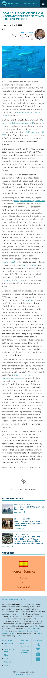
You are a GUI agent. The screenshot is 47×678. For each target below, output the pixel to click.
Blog (6, 655)
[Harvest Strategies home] (19, 3)
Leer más (17, 512)
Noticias (7, 665)
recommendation (10, 262)
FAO (19, 636)
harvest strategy (30, 265)
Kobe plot (29, 300)
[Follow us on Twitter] (38, 644)
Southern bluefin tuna (12, 280)
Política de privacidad (23, 674)
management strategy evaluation (29, 201)
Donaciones (25, 647)
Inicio (22, 643)
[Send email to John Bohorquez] (17, 40)
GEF (38, 633)
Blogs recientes (12, 498)
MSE (6, 658)
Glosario (7, 662)
